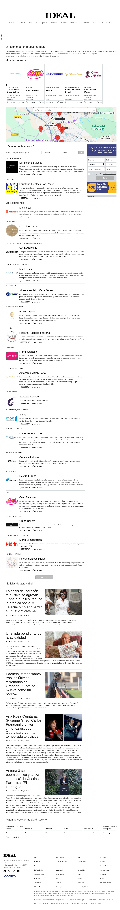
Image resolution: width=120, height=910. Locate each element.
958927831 (12, 102)
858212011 (89, 102)
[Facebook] (5, 871)
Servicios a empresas (71, 833)
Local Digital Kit (83, 887)
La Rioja (37, 862)
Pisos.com (81, 883)
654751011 (25, 238)
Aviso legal (80, 900)
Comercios (28, 829)
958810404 (25, 403)
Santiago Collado (29, 396)
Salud (46, 833)
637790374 (25, 363)
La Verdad (59, 870)
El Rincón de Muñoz (30, 162)
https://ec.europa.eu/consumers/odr (61, 895)
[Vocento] (10, 876)
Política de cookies (95, 903)
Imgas (22, 414)
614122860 (25, 570)
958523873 (25, 281)
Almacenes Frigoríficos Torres (36, 290)
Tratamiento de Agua (14, 516)
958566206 (25, 424)
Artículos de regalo (13, 554)
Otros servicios (88, 829)
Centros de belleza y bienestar (17, 264)
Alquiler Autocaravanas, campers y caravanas (24, 243)
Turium (101, 878)
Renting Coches (61, 887)
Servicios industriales (91, 833)
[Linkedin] (18, 871)
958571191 (25, 198)
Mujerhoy (37, 878)
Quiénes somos (48, 900)
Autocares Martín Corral (32, 372)
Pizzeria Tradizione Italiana (34, 332)
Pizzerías (9, 328)
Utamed (102, 887)
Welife (80, 878)
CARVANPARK (28, 247)
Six (57, 878)
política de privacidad (109, 174)
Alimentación (11, 286)
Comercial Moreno (29, 457)
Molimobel (25, 207)
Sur (57, 866)
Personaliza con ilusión (32, 558)
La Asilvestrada (28, 226)
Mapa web (64, 903)
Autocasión (37, 883)
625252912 (25, 259)
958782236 (25, 302)
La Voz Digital (38, 870)
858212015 (70, 102)
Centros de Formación (14, 429)
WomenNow (38, 887)
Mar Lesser (25, 269)
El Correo (102, 857)
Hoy (79, 857)
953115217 (50, 102)
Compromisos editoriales (78, 903)
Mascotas (9, 492)
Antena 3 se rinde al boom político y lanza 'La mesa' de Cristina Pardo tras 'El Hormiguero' (22, 779)
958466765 (25, 530)
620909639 (25, 174)
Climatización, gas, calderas (17, 410)
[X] (9, 871)
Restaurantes (29, 833)
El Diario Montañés (105, 866)
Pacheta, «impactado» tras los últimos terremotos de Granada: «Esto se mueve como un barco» (23, 684)
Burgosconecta (104, 870)
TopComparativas (105, 883)
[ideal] (60, 15)
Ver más (44, 577)
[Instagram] (14, 871)
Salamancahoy (39, 874)
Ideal (36, 866)
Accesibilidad (91, 900)
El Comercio (103, 862)
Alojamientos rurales (14, 158)
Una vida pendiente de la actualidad (23, 635)
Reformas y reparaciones (14, 833)
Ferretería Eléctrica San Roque (36, 184)
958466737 (25, 549)
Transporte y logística (14, 368)
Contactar (37, 900)
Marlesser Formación (31, 433)
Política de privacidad (41, 903)
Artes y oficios (11, 222)
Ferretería (10, 179)
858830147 (25, 342)
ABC (35, 857)
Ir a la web (38, 174)
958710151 (25, 466)
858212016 (31, 102)
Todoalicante (60, 874)
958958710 (25, 488)
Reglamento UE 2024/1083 (65, 900)
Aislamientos (11, 471)
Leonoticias (81, 870)
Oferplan (59, 883)
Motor (66, 829)
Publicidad (54, 903)
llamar (23, 217)
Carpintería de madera (14, 307)
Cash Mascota (27, 497)
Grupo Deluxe (27, 520)
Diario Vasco (82, 862)
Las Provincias (82, 866)
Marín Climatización (30, 539)
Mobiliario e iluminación (15, 203)
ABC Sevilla (60, 857)
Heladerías (10, 347)
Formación (48, 829)
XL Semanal (103, 874)
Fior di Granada (28, 351)
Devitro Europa (27, 476)
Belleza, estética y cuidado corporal (14, 827)
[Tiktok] (23, 871)
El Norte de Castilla (62, 862)
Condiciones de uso (104, 900)
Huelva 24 (81, 874)
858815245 (25, 323)
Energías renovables (14, 452)
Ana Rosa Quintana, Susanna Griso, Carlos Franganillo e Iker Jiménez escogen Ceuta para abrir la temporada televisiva (23, 726)
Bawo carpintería (28, 311)
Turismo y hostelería (12, 837)
